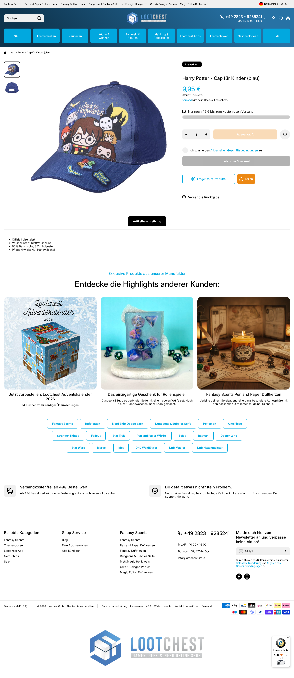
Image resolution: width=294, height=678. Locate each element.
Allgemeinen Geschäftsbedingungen (234, 150)
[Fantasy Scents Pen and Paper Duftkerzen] (243, 343)
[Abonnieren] (285, 551)
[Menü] (287, 638)
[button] (288, 18)
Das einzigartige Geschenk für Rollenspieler (147, 394)
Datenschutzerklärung (248, 563)
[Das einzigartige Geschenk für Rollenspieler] (147, 343)
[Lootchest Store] (147, 18)
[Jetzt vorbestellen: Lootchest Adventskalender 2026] (50, 343)
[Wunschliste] (281, 18)
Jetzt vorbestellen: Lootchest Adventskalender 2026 (50, 396)
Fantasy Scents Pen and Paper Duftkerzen (243, 394)
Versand (187, 99)
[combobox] (24, 18)
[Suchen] (39, 18)
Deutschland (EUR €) (15, 606)
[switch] (281, 662)
